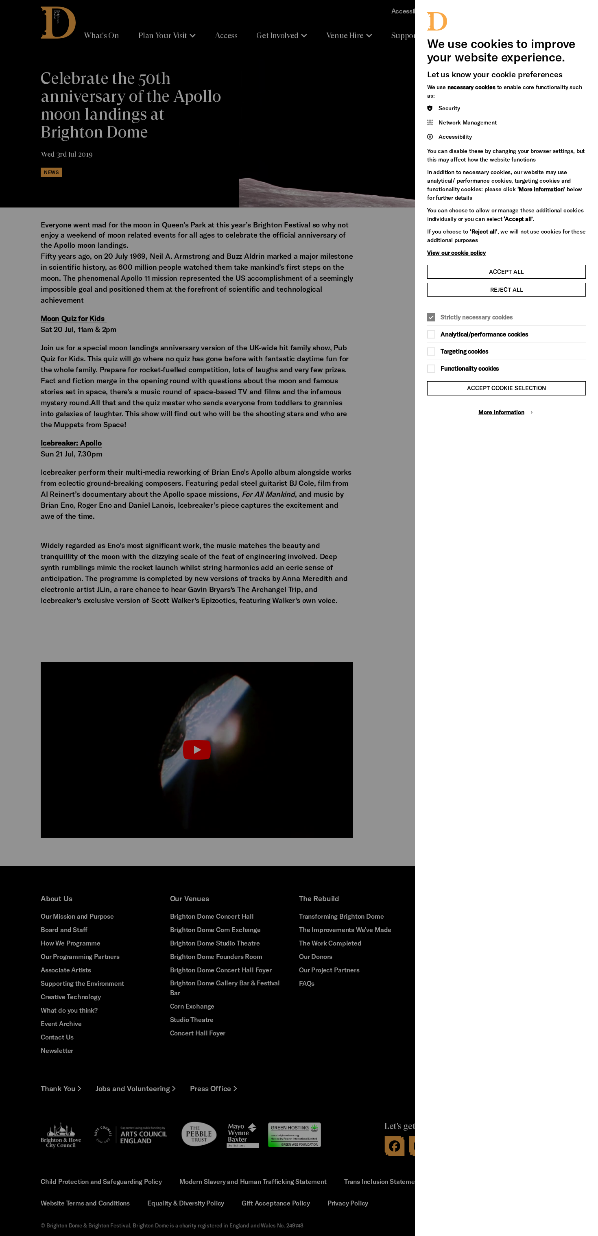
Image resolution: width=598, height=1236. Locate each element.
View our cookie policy (456, 252)
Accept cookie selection (506, 387)
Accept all (506, 271)
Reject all (506, 289)
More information (501, 411)
